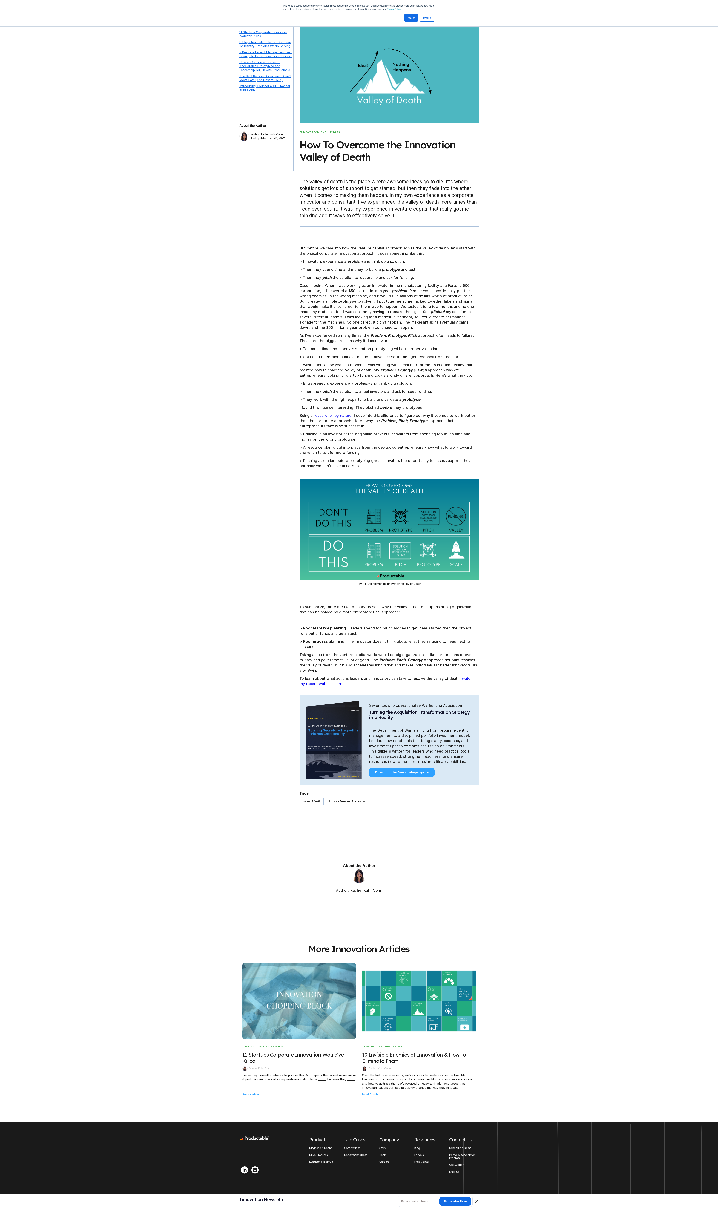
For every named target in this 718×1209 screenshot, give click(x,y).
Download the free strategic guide (402, 772)
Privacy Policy (393, 8)
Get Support (456, 1164)
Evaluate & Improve (321, 1161)
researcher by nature (333, 415)
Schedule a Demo (460, 1148)
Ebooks (419, 1154)
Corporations (352, 1148)
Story (382, 1148)
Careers (384, 1161)
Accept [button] (411, 17)
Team (382, 1154)
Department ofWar (355, 1154)
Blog (417, 1148)
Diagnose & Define (320, 1148)
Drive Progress (318, 1154)
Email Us (454, 1171)
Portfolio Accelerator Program (462, 1156)
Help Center (421, 1161)
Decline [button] (427, 17)
